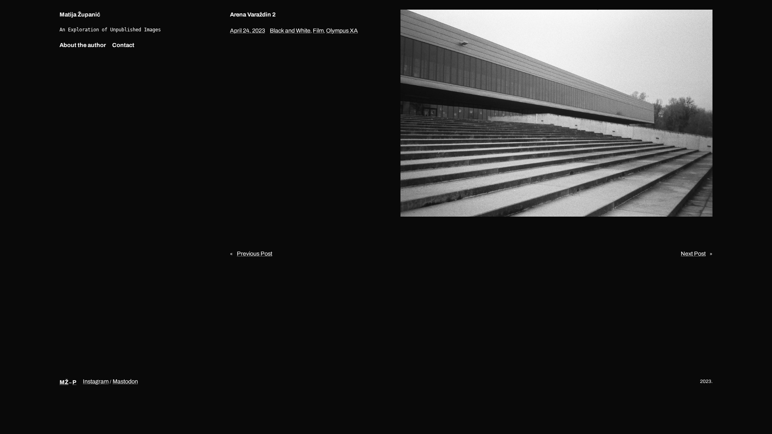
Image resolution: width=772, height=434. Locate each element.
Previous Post (254, 253)
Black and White (290, 30)
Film (318, 30)
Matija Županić (80, 14)
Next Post (693, 253)
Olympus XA (342, 30)
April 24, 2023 (247, 30)
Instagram (96, 381)
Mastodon (125, 381)
